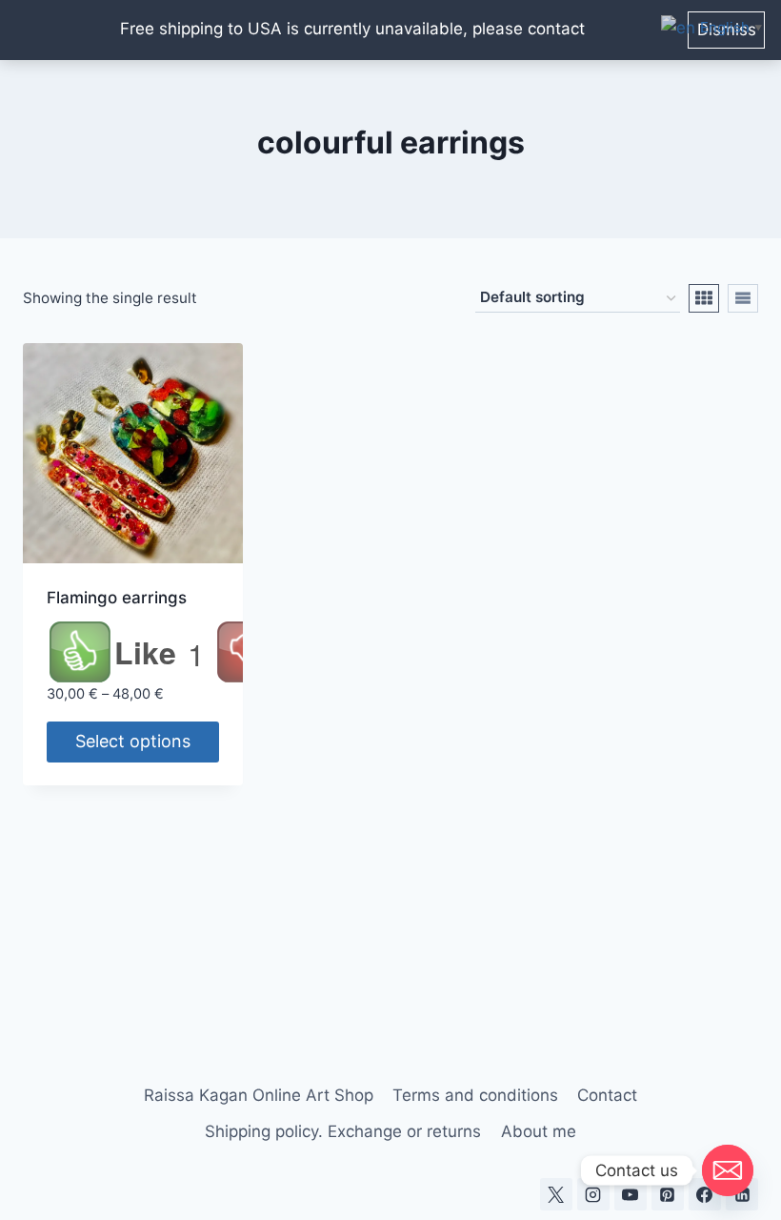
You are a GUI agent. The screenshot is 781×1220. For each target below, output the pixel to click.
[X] (556, 1194)
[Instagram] (593, 1194)
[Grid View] (704, 298)
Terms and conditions (475, 1095)
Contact (607, 1095)
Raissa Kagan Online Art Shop (258, 1095)
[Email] (727, 1170)
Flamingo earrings (117, 597)
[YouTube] (630, 1194)
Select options (132, 741)
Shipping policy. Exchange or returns (343, 1131)
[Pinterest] (667, 1194)
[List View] (743, 298)
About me (538, 1131)
